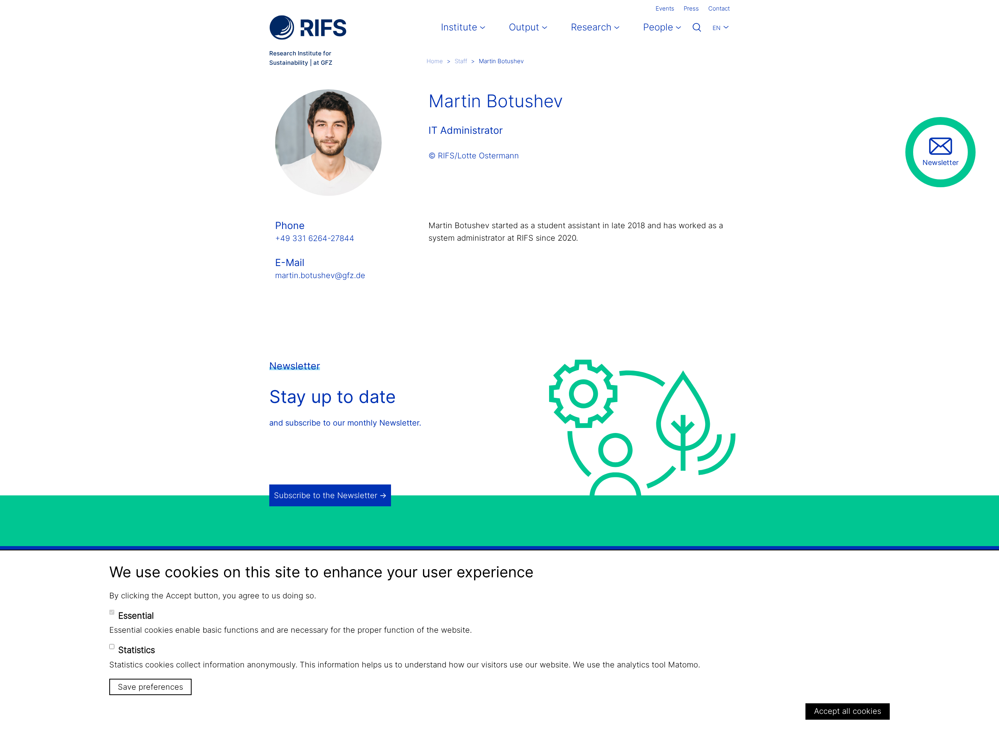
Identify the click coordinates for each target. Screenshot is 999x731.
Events (665, 8)
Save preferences (150, 687)
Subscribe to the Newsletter (325, 495)
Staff (461, 61)
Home (435, 61)
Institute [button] (459, 27)
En (716, 28)
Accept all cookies (847, 711)
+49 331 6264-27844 (314, 238)
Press (691, 8)
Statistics (136, 650)
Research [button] (591, 27)
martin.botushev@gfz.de (320, 275)
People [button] (658, 27)
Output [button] (524, 27)
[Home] (308, 27)
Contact (719, 8)
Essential (136, 615)
